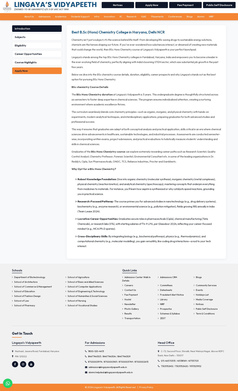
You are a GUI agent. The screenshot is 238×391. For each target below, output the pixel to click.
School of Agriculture (78, 277)
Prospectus (166, 308)
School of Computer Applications (84, 286)
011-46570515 (168, 360)
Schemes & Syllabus (170, 313)
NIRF (211, 16)
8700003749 (126, 361)
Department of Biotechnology (29, 277)
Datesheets (166, 290)
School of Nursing (76, 300)
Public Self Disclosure (219, 5)
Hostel (127, 299)
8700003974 (95, 361)
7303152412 (167, 366)
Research (131, 16)
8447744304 (109, 356)
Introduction (22, 28)
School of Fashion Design (27, 296)
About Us (29, 16)
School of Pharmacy (24, 305)
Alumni (200, 16)
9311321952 (195, 366)
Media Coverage (204, 299)
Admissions (45, 16)
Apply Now (151, 5)
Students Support (80, 16)
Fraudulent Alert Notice (172, 294)
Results (128, 313)
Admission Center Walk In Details (136, 279)
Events (199, 290)
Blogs (190, 16)
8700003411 (110, 361)
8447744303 (94, 356)
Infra (96, 16)
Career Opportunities (28, 54)
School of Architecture (26, 281)
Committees (166, 285)
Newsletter (130, 304)
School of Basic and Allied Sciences (85, 281)
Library (163, 299)
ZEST (163, 318)
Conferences (175, 16)
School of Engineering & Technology (86, 291)
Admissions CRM (168, 277)
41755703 (193, 360)
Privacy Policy (146, 387)
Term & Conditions (205, 313)
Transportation (132, 318)
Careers (128, 285)
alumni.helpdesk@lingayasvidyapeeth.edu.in (111, 372)
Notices (118, 5)
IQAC (144, 16)
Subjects (20, 37)
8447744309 (124, 356)
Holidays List (202, 294)
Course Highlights (26, 62)
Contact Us (130, 290)
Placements (157, 16)
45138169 (182, 360)
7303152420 (181, 366)
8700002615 (141, 361)
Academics (60, 16)
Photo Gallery (131, 308)
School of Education (24, 291)
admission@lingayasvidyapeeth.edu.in (108, 367)
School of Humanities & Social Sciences (87, 296)
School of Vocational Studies (82, 305)
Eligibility (20, 45)
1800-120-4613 (96, 351)
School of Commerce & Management (33, 286)
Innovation (109, 16)
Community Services (206, 285)
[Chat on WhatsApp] (7, 383)
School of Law (21, 300)
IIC (121, 16)
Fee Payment (185, 5)
